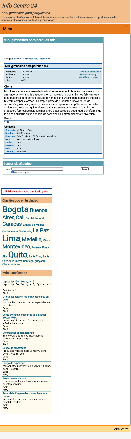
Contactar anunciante (90, 71)
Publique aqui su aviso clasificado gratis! (26, 191)
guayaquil (40, 261)
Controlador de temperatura (18, 332)
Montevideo (16, 246)
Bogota (15, 209)
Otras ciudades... (12, 264)
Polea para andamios (14, 378)
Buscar (85, 169)
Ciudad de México (34, 224)
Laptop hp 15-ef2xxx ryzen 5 (18, 281)
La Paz (41, 230)
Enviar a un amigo (88, 74)
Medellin (31, 239)
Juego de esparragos (14, 348)
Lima (11, 238)
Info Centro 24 (19, 5)
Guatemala (25, 231)
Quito (17, 254)
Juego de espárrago (14, 363)
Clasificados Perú (29, 59)
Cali (20, 217)
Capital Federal (35, 218)
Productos (45, 59)
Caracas (12, 224)
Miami (46, 240)
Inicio (16, 59)
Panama (36, 247)
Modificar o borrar (89, 77)
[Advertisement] (53, 52)
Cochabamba (10, 231)
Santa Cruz (35, 256)
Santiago (28, 261)
